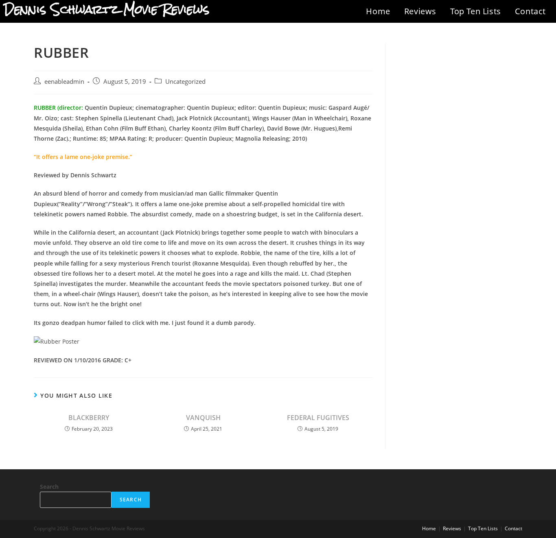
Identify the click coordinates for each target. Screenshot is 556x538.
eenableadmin (64, 81)
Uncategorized (185, 81)
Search (49, 486)
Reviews (420, 11)
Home (378, 11)
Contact (530, 11)
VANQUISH (203, 417)
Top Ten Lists (475, 11)
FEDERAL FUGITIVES (318, 417)
